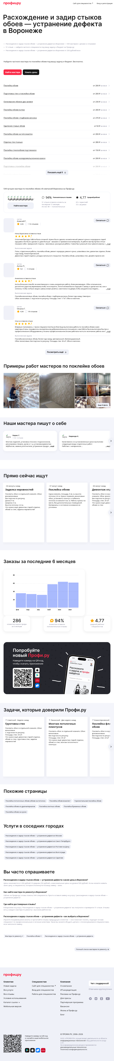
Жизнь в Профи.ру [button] (68, 1010)
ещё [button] (52, 446)
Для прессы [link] (65, 998)
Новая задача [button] (10, 986)
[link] (13, 72)
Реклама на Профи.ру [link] (70, 994)
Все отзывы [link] (9, 994)
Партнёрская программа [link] (71, 1002)
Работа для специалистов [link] (44, 994)
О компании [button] (66, 986)
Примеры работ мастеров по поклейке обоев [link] (54, 366)
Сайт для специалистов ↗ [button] (44, 986)
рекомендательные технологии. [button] (73, 1047)
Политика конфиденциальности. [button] (73, 1049)
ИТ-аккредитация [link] (68, 990)
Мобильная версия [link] (12, 1006)
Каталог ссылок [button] (11, 1002)
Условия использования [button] (15, 998)
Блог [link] (62, 1014)
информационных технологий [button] (73, 1040)
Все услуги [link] (8, 990)
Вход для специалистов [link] (43, 990)
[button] (102, 220)
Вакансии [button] (64, 1006)
